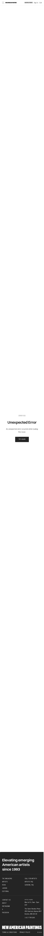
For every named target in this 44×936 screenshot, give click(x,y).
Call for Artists (31, 878)
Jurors (4, 888)
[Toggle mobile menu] (3, 3)
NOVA (4, 884)
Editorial (5, 891)
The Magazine (7, 878)
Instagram (6, 906)
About (4, 903)
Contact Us (6, 899)
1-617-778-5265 (30, 917)
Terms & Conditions (9, 932)
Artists (5, 881)
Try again (22, 439)
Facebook (5, 912)
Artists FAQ (29, 881)
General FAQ (29, 884)
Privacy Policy (25, 932)
